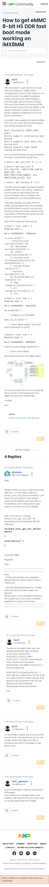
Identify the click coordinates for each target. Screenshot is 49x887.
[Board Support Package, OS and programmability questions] (38, 449)
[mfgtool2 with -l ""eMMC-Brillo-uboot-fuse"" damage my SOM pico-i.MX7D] (34, 449)
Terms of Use (22, 860)
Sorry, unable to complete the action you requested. (22, 879)
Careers (20, 843)
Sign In (44, 4)
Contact (10, 847)
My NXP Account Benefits (30, 847)
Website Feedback (39, 863)
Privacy (13, 860)
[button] (27, 81)
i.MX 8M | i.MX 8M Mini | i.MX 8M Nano (24, 418)
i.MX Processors (11, 12)
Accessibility (26, 863)
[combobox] (24, 51)
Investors (32, 843)
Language (40, 12)
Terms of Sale (33, 860)
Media (43, 843)
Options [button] (40, 61)
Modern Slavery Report (11, 863)
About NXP (8, 843)
